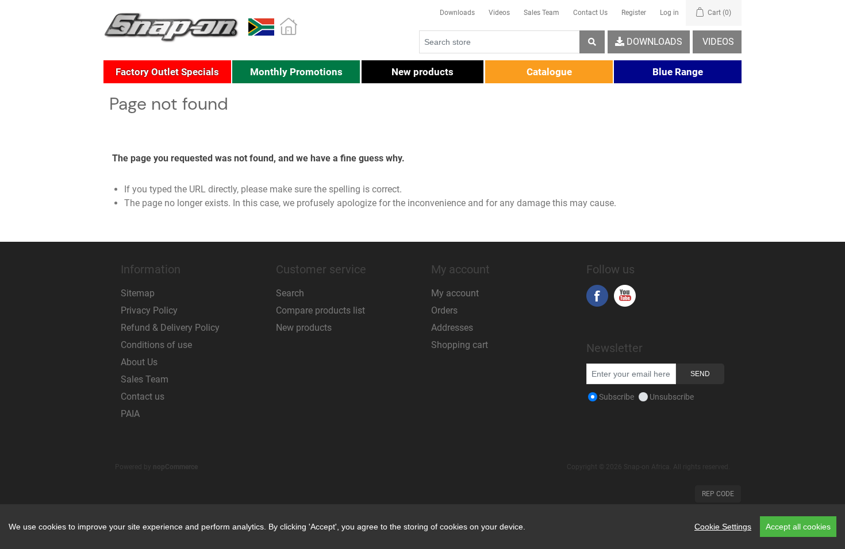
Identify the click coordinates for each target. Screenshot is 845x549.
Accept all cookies (798, 526)
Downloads (457, 13)
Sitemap (138, 293)
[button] (167, 71)
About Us (139, 362)
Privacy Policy (149, 310)
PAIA (130, 413)
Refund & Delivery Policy (170, 327)
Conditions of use (156, 344)
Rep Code (718, 494)
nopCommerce (175, 467)
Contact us (142, 396)
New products (304, 327)
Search (290, 293)
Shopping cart (459, 344)
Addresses (452, 327)
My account (455, 293)
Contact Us (590, 13)
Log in (669, 13)
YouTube (625, 296)
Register (633, 13)
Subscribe (616, 396)
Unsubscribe (672, 396)
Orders (444, 310)
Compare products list (320, 310)
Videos (499, 13)
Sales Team (541, 13)
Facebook (597, 296)
